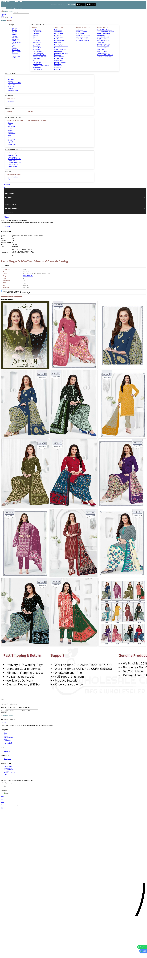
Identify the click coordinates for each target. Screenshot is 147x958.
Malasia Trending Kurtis (39, 55)
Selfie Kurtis (36, 35)
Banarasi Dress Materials (103, 33)
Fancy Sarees (57, 64)
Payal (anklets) (12, 133)
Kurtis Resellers (12, 157)
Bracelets (10, 123)
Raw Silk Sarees (58, 58)
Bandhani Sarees (58, 44)
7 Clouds (14, 36)
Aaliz (13, 45)
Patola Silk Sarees (59, 56)
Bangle (10, 128)
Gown (34, 37)
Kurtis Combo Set (38, 53)
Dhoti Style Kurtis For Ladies (41, 65)
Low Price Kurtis (37, 51)
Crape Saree (57, 67)
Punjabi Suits (100, 42)
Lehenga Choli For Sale (14, 162)
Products (6, 217)
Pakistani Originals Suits (82, 39)
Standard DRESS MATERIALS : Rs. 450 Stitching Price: (17, 293)
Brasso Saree (57, 69)
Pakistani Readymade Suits (83, 35)
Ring (9, 124)
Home (5, 23)
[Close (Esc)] (1, 699)
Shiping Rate (7, 759)
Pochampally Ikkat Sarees (61, 53)
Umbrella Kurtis (37, 69)
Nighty (10, 179)
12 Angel (14, 31)
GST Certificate (8, 742)
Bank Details (7, 740)
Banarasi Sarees (58, 33)
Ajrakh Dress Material (103, 37)
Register (20, 8)
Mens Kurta (11, 79)
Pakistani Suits (79, 30)
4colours (14, 34)
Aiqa (13, 59)
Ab (13, 54)
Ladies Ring (11, 139)
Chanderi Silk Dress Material (104, 56)
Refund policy (8, 768)
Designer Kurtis (37, 31)
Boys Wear (11, 101)
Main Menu (7, 184)
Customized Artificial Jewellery (37, 120)
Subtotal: (3, 19)
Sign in (15, 8)
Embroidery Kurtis (38, 71)
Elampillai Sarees (59, 47)
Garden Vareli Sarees (60, 49)
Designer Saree (58, 30)
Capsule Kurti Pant (38, 44)
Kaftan (35, 39)
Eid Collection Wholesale (82, 40)
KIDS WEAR (11, 98)
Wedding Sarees (58, 37)
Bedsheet (9, 111)
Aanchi (14, 47)
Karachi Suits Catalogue (103, 44)
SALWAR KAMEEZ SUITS (82, 27)
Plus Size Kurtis (37, 47)
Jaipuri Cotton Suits (102, 49)
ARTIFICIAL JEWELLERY (15, 120)
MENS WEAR (11, 77)
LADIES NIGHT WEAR (14, 174)
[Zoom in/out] (3, 699)
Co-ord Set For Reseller (14, 159)
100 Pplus (14, 28)
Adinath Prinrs (16, 56)
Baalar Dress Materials (103, 40)
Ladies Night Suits (13, 177)
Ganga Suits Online (102, 51)
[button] (73, 956)
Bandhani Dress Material (103, 35)
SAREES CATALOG (59, 27)
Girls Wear (11, 103)
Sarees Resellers (12, 155)
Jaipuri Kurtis (36, 40)
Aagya (14, 40)
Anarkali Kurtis (37, 58)
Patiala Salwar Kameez (82, 37)
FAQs (5, 774)
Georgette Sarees (58, 60)
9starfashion (15, 39)
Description (7, 226)
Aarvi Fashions (16, 50)
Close (10, 17)
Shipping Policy (8, 769)
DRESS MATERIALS (102, 27)
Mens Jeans (11, 86)
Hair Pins (10, 142)
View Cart (3, 20)
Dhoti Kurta (11, 88)
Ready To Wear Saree (60, 62)
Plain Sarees (57, 39)
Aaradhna (14, 48)
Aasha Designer (16, 51)
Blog (5, 739)
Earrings (10, 130)
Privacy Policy (8, 766)
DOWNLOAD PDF (7, 299)
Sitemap (6, 776)
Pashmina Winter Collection (104, 30)
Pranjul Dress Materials (103, 39)
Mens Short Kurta (13, 90)
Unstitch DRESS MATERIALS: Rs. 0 (12, 291)
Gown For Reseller (13, 164)
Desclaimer (7, 771)
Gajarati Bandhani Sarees (61, 46)
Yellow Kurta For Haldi (14, 83)
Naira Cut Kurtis (37, 64)
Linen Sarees (57, 55)
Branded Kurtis (37, 67)
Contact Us (9, 8)
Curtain (30, 111)
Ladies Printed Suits (102, 47)
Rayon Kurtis (36, 49)
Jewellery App (12, 144)
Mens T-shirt (11, 84)
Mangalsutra (11, 126)
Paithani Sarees (58, 51)
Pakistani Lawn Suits (81, 31)
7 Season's (15, 37)
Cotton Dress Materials (103, 46)
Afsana (14, 57)
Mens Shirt (11, 81)
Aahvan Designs (16, 42)
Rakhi (9, 137)
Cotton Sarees (58, 31)
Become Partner (8, 737)
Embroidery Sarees (59, 40)
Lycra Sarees (57, 42)
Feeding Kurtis (37, 30)
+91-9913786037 (6, 1)
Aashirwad (15, 53)
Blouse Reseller (12, 160)
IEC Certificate (8, 743)
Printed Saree (57, 35)
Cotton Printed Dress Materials (105, 55)
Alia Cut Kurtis (37, 62)
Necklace (10, 132)
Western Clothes (12, 166)
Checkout (9, 20)
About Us (6, 734)
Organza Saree (58, 65)
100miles (14, 30)
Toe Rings (11, 141)
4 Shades (14, 33)
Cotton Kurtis (36, 33)
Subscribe (3, 712)
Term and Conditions (9, 772)
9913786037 (4, 722)
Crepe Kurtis (36, 46)
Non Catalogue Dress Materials (105, 31)
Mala (9, 135)
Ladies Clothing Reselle (13, 153)
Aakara (14, 43)
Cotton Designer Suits (81, 33)
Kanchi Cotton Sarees (60, 71)
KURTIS (34, 27)
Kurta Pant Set (37, 42)
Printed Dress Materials (103, 53)
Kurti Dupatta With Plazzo (40, 56)
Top (34, 60)
